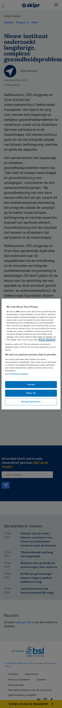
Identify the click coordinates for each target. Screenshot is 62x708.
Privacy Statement (47, 340)
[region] (30, 354)
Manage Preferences (31, 402)
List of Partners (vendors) (16, 374)
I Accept (31, 384)
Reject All (31, 393)
